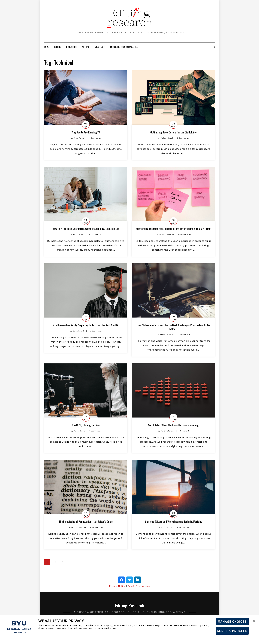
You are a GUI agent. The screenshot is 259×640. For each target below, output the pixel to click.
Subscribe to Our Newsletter (124, 46)
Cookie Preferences (139, 586)
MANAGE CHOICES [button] (232, 621)
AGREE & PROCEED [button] (232, 631)
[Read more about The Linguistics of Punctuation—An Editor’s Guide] (85, 487)
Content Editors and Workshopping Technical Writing (173, 521)
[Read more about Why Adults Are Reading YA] (85, 97)
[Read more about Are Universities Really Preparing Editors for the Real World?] (85, 290)
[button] (254, 620)
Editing (57, 46)
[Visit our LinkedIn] (138, 580)
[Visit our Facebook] (121, 580)
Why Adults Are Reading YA (85, 132)
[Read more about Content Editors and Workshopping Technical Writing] (173, 487)
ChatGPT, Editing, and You (86, 425)
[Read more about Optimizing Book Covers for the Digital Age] (173, 97)
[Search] (214, 47)
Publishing (71, 46)
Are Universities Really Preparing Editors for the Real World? (85, 325)
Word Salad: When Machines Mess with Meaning (173, 425)
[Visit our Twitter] (129, 580)
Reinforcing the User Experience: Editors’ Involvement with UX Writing (173, 229)
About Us (99, 46)
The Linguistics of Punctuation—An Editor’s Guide (86, 521)
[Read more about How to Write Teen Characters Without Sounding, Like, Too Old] (85, 194)
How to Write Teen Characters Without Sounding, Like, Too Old (85, 229)
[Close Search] (212, 47)
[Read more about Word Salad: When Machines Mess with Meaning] (173, 390)
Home (46, 46)
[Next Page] (63, 562)
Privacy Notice (117, 586)
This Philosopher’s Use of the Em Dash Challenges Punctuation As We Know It (173, 327)
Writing (85, 46)
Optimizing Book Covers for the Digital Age (173, 132)
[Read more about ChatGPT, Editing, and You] (85, 390)
